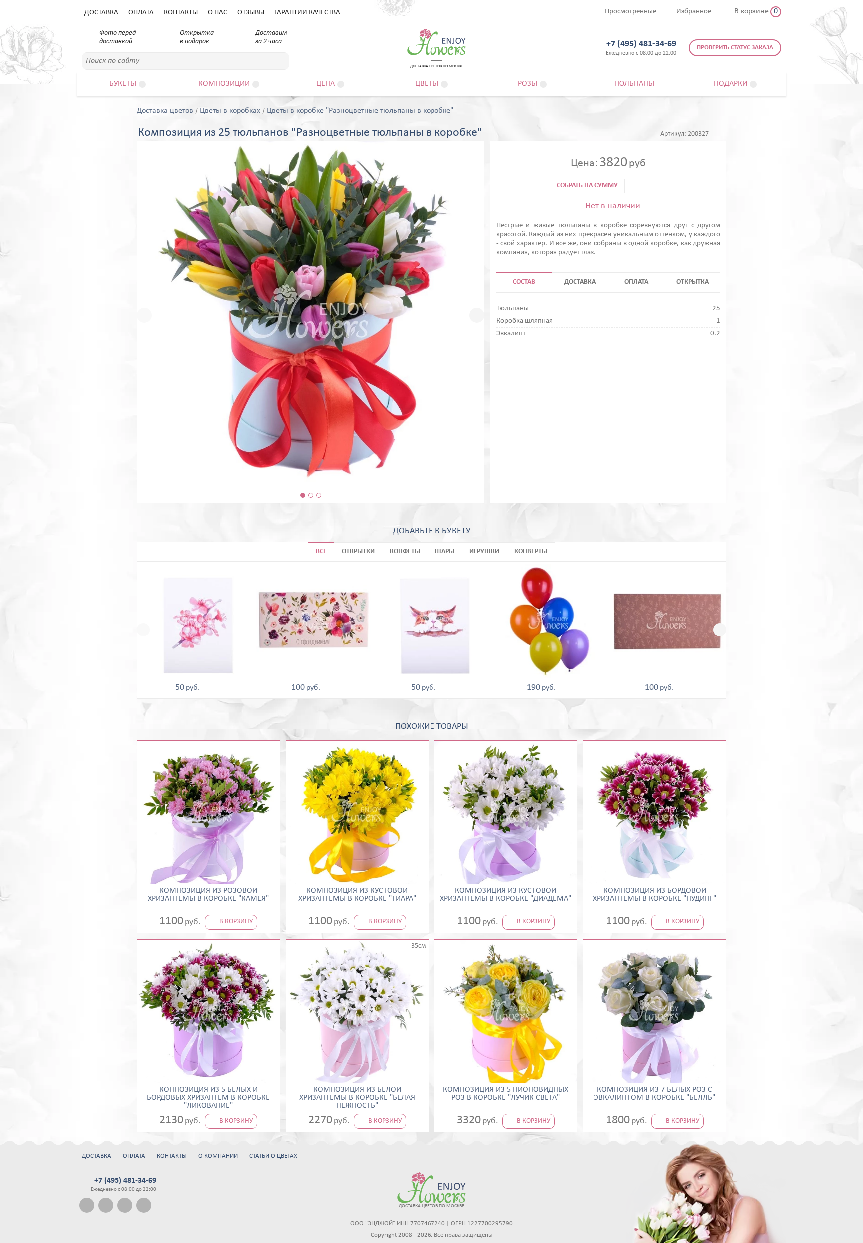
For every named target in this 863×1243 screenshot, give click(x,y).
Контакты (181, 12)
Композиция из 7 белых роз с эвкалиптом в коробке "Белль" (654, 1094)
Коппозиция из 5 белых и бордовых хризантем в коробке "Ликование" (208, 1098)
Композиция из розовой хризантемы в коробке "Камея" (208, 895)
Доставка (101, 12)
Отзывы (250, 12)
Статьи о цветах (273, 1156)
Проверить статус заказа (735, 47)
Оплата (141, 12)
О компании (218, 1156)
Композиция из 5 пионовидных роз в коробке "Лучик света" (505, 1094)
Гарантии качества (307, 12)
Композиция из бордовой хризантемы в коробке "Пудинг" (654, 895)
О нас (217, 12)
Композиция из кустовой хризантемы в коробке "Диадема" (505, 895)
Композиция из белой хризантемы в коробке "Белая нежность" (357, 1098)
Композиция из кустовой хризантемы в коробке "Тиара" (357, 895)
